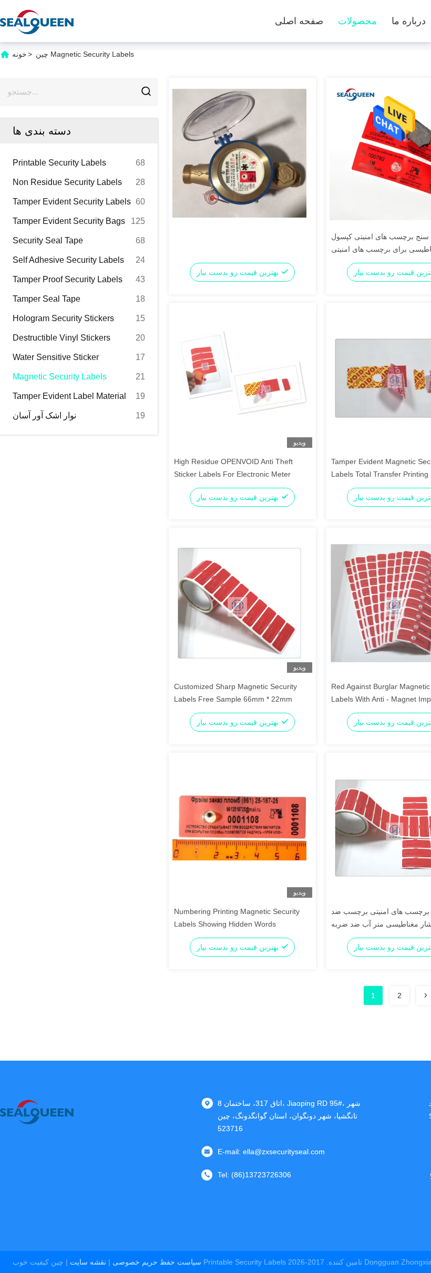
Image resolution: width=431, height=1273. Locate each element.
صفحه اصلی (299, 21)
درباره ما (409, 21)
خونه (19, 54)
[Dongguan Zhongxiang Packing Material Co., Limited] (37, 21)
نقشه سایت (88, 1262)
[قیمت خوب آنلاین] (239, 152)
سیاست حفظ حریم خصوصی (156, 1262)
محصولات (357, 21)
